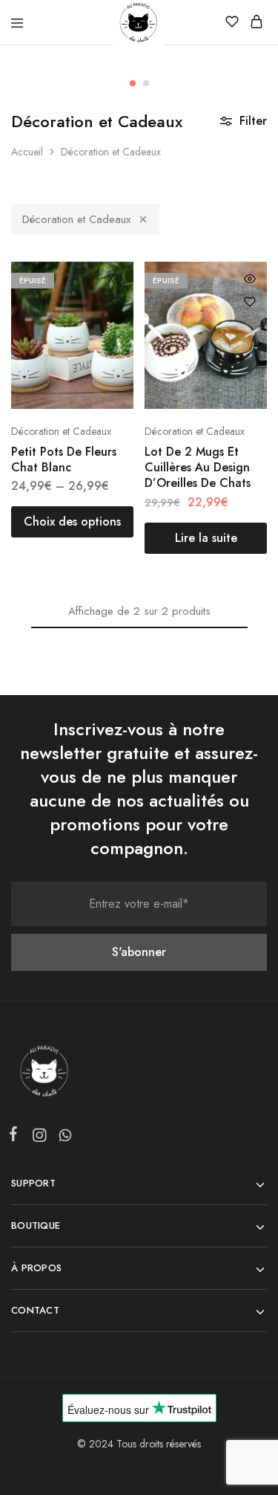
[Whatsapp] (62, 1138)
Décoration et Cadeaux (76, 219)
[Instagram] (39, 1138)
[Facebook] (16, 1137)
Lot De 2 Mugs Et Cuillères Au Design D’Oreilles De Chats (198, 467)
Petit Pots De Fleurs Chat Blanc (63, 459)
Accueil (27, 151)
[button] (132, 83)
